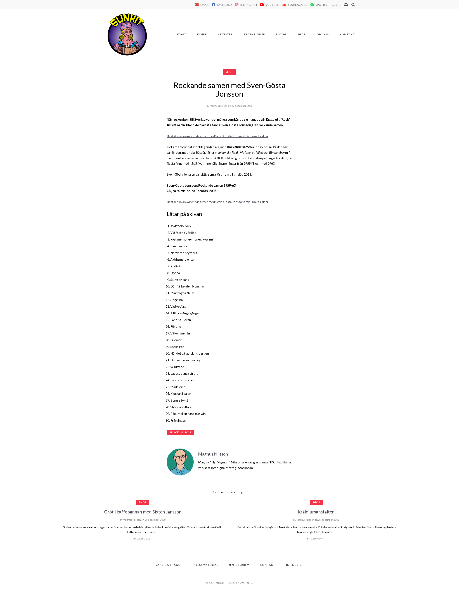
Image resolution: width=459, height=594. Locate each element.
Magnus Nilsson (219, 105)
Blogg (281, 34)
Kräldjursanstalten (316, 511)
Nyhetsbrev (239, 564)
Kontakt (347, 34)
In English (295, 564)
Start (181, 34)
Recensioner (254, 34)
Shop (301, 34)
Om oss (323, 34)
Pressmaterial (205, 564)
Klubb (202, 34)
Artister (225, 34)
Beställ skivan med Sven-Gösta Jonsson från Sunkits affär (217, 136)
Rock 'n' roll (181, 432)
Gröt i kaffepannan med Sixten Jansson (142, 511)
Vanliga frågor (169, 564)
